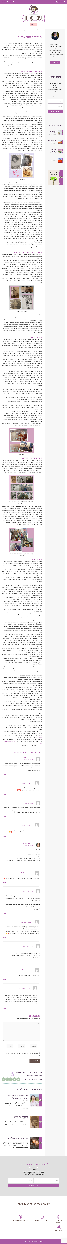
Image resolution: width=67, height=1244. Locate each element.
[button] (33, 24)
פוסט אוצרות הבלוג (53, 132)
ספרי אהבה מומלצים (54, 150)
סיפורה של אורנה (20, 1116)
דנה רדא (24, 782)
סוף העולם (54, 159)
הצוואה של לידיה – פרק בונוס (52, 141)
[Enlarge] (32, 155)
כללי (33, 30)
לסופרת (40, 737)
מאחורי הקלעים (28, 30)
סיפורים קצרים (20, 30)
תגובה (4, 775)
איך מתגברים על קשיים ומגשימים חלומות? (18, 1097)
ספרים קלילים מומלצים (18, 1138)
